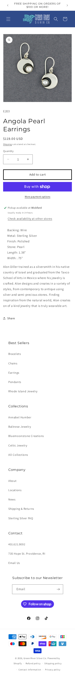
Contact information (30, 669)
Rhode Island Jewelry (23, 391)
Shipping (7, 144)
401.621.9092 (16, 544)
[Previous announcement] (7, 5)
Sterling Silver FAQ (20, 518)
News (11, 499)
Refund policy (33, 663)
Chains (13, 363)
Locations (14, 490)
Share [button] (11, 318)
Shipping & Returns (21, 509)
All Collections (18, 455)
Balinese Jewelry (19, 426)
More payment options (37, 196)
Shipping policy (53, 663)
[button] (8, 19)
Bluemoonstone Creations (26, 436)
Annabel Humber (19, 417)
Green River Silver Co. (35, 658)
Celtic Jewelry (17, 445)
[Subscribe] (58, 589)
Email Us (14, 563)
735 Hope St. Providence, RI (26, 553)
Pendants (14, 382)
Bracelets (14, 354)
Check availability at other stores (30, 218)
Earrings (13, 372)
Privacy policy (52, 669)
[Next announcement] (67, 5)
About (12, 481)
